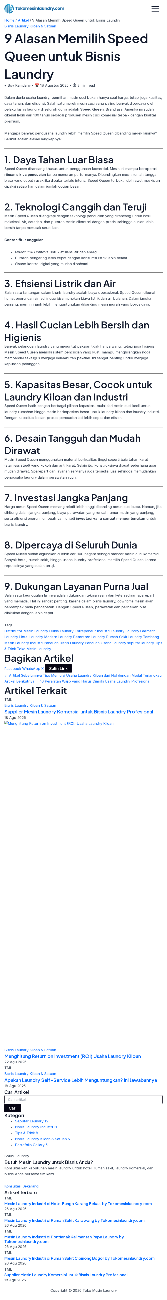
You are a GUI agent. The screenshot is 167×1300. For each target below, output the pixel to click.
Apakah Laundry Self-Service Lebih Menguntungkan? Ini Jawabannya (80, 1080)
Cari (13, 1108)
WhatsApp (31, 668)
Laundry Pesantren (74, 637)
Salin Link (58, 668)
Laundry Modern (43, 637)
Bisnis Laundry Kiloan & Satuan (30, 26)
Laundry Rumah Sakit (109, 637)
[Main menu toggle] (155, 8)
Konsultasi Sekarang (21, 1186)
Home (9, 20)
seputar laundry (141, 643)
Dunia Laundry (62, 631)
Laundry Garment (140, 631)
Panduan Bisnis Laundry (64, 643)
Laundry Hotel (16, 637)
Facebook (13, 668)
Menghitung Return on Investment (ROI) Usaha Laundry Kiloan (72, 1056)
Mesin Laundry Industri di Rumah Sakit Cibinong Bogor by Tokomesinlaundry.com (79, 1258)
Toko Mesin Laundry (34, 649)
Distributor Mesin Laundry (26, 631)
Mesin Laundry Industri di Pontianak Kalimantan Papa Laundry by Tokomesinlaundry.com (64, 1239)
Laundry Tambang (143, 637)
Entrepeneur (86, 631)
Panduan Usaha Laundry (106, 643)
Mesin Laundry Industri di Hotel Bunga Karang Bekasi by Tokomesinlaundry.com (78, 1203)
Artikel (23, 20)
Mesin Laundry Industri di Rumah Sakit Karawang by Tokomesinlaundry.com (74, 1220)
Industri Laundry (111, 631)
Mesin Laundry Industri (24, 643)
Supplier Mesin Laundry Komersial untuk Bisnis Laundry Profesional (78, 711)
